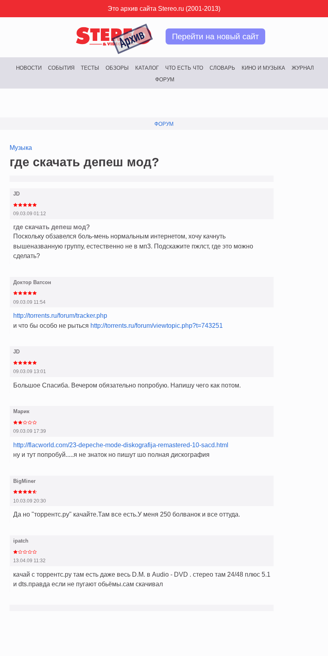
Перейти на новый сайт (215, 36)
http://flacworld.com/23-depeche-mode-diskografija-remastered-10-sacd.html (120, 444)
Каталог (147, 68)
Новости (29, 68)
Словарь (222, 68)
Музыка (21, 147)
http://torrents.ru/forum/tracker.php (60, 315)
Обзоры (117, 68)
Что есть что (184, 68)
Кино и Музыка (263, 68)
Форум (164, 79)
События (61, 68)
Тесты (90, 68)
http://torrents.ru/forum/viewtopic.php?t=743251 (156, 325)
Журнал (303, 68)
